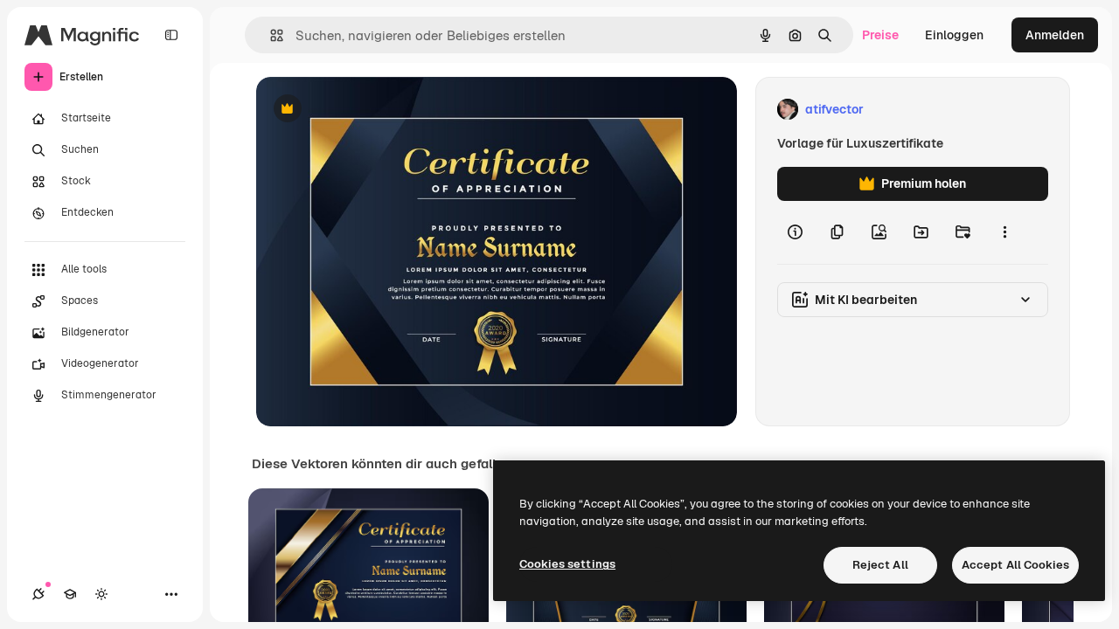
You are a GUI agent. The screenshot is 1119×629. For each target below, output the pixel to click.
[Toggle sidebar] (171, 35)
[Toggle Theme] (101, 594)
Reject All (880, 564)
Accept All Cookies (1015, 564)
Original (368, 109)
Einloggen (954, 35)
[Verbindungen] (38, 594)
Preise (880, 35)
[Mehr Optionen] (1004, 232)
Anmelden (1054, 35)
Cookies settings (567, 563)
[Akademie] (70, 594)
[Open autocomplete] (270, 35)
